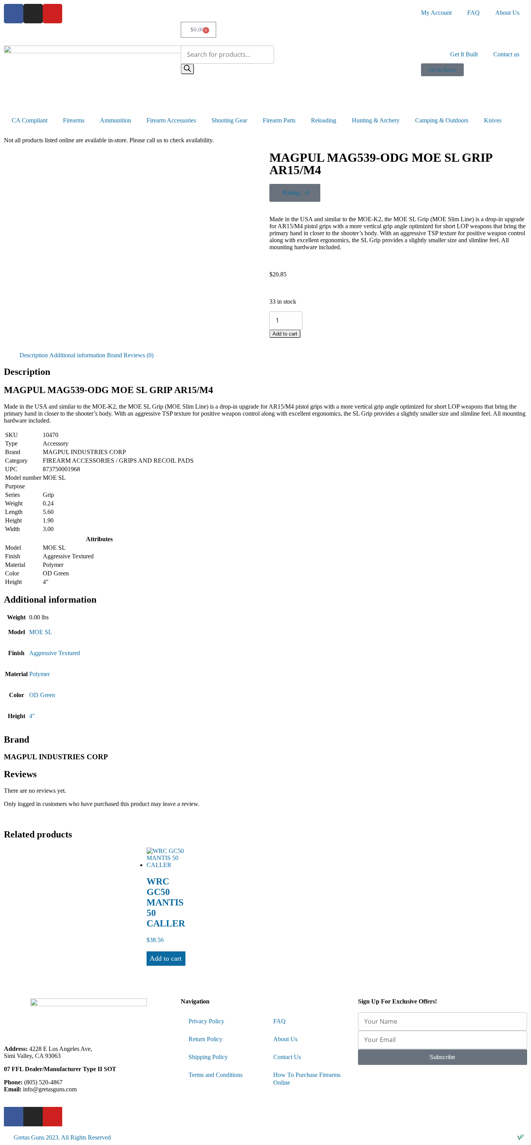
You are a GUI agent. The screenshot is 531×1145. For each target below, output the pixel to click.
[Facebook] (13, 13)
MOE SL (40, 632)
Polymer (39, 674)
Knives (492, 120)
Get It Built (464, 54)
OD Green (42, 695)
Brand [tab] (114, 355)
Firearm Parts (279, 120)
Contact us (506, 54)
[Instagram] (33, 13)
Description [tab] (33, 355)
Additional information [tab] (77, 355)
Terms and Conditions (216, 1075)
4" (32, 716)
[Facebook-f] (13, 1116)
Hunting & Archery (376, 120)
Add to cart (284, 334)
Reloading (323, 120)
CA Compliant (29, 120)
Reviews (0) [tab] (139, 355)
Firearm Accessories (171, 120)
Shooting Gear (229, 120)
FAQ (473, 12)
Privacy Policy (206, 1021)
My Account (436, 12)
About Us (507, 12)
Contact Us (287, 1057)
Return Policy (205, 1039)
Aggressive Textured (54, 653)
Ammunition (115, 120)
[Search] (187, 69)
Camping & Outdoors (441, 120)
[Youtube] (52, 13)
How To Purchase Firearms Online (307, 1079)
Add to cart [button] (166, 958)
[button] (294, 193)
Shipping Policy (208, 1057)
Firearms (73, 120)
